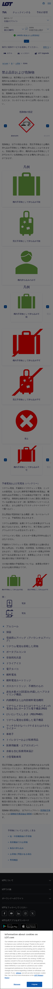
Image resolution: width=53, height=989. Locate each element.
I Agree (34, 984)
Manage (17, 984)
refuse (18, 973)
